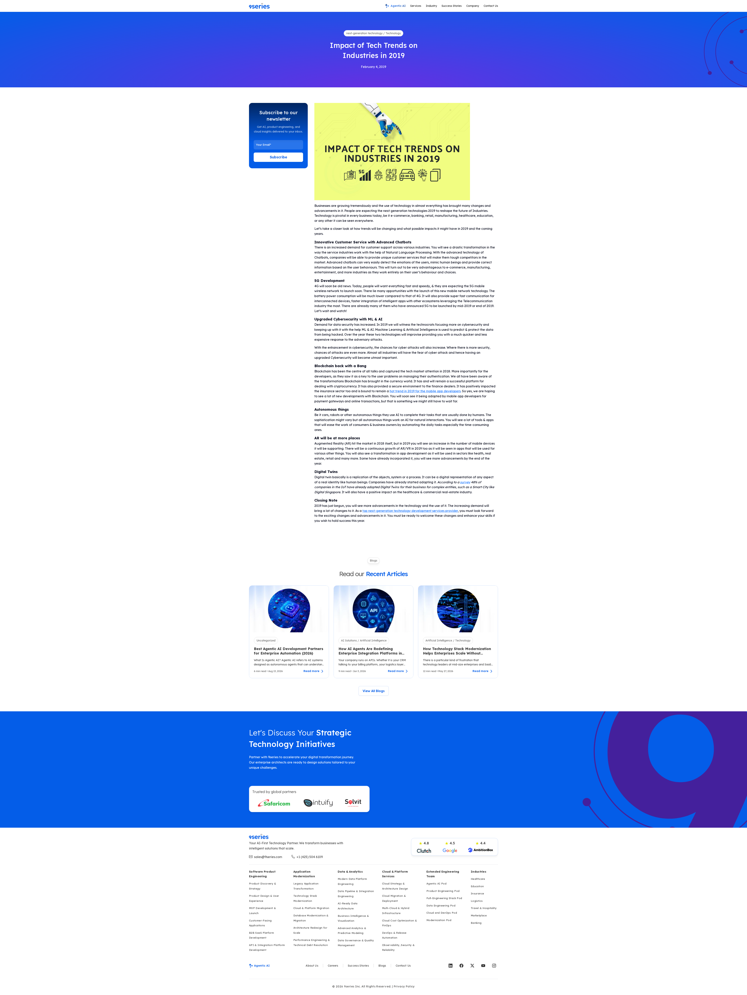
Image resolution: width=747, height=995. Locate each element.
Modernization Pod (438, 920)
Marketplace (479, 915)
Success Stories (452, 6)
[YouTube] (483, 966)
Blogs (382, 965)
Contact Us (491, 6)
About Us (312, 965)
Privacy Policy (404, 986)
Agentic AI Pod (436, 883)
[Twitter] (472, 966)
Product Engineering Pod (442, 890)
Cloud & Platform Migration (311, 908)
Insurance (477, 893)
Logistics (477, 900)
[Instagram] (494, 966)
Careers (333, 965)
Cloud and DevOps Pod (441, 912)
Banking (476, 922)
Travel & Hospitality (484, 908)
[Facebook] (461, 966)
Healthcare (478, 878)
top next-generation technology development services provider (410, 511)
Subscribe (278, 157)
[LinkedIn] (450, 966)
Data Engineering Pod (440, 905)
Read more (311, 671)
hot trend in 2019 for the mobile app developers (425, 391)
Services (415, 6)
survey (465, 482)
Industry (431, 6)
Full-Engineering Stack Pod (444, 898)
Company (472, 6)
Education (477, 886)
